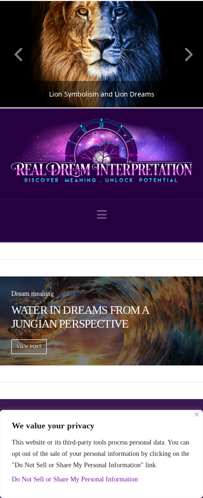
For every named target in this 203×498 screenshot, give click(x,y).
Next (183, 54)
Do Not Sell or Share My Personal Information (75, 479)
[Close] (197, 414)
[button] (102, 215)
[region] (101, 454)
